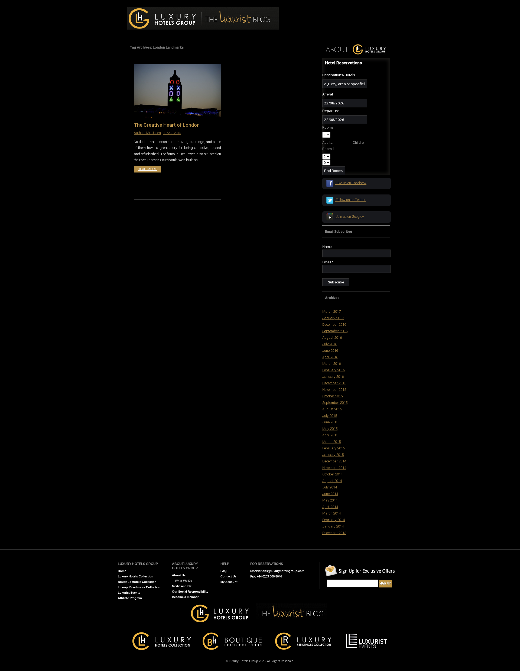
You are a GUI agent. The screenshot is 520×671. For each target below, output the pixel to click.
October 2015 (332, 396)
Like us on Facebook (350, 183)
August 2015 (332, 409)
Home (122, 571)
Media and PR (181, 586)
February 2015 (333, 448)
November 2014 (334, 468)
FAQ (223, 571)
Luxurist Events (129, 592)
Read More (147, 169)
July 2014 (329, 487)
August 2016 (332, 338)
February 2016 (333, 370)
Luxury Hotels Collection (135, 576)
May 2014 (329, 500)
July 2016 (329, 344)
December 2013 (334, 533)
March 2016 (331, 364)
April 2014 (330, 507)
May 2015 (329, 429)
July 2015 (329, 416)
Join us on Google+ (349, 217)
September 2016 (334, 331)
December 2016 (334, 324)
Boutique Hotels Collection (137, 581)
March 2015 (331, 442)
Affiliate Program (130, 598)
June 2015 (330, 422)
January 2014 (333, 526)
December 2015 (334, 383)
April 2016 (330, 357)
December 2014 (334, 461)
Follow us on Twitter (350, 200)
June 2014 (330, 494)
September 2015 (334, 403)
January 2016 (333, 377)
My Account (229, 581)
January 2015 (333, 455)
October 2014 (332, 474)
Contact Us (228, 576)
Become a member (185, 597)
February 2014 (333, 520)
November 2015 (334, 390)
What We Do (183, 580)
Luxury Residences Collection (139, 587)
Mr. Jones (153, 133)
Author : (140, 133)
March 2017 (331, 311)
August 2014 (332, 481)
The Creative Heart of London (167, 125)
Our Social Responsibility (190, 591)
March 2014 (331, 513)
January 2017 (333, 318)
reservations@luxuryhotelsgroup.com (277, 571)
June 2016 (330, 351)
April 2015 (330, 435)
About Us (179, 575)
